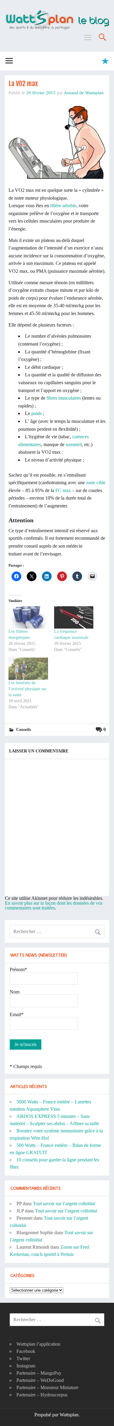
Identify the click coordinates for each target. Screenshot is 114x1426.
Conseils (23, 729)
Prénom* (18, 969)
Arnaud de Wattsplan (84, 92)
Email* (16, 1014)
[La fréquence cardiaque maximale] (74, 617)
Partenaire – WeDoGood (40, 1380)
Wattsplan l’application (38, 1344)
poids (36, 413)
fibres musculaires (64, 398)
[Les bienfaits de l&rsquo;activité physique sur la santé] (28, 669)
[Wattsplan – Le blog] (57, 11)
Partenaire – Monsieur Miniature (47, 1387)
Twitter (23, 1358)
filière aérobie (63, 205)
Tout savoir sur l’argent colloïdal (64, 1203)
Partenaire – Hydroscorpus (41, 1394)
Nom (14, 991)
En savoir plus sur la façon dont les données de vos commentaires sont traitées (53, 905)
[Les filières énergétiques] (28, 617)
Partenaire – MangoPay (38, 1373)
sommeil (74, 444)
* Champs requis (26, 1066)
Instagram (25, 1365)
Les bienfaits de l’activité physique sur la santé (28, 689)
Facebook (25, 1351)
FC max (63, 490)
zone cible (95, 482)
